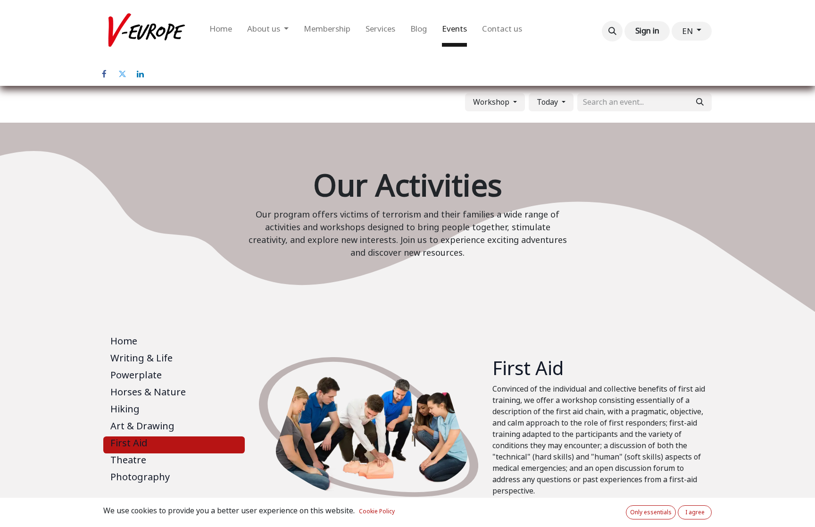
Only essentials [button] (651, 512)
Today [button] (548, 102)
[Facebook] (104, 74)
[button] (612, 31)
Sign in (647, 30)
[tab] (174, 343)
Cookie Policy (377, 511)
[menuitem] (220, 31)
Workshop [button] (492, 102)
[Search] (700, 102)
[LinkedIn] (140, 74)
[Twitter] (122, 74)
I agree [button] (695, 512)
